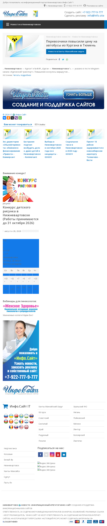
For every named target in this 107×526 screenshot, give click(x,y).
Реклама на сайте (94, 5)
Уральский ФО (80, 406)
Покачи (42, 440)
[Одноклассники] (8, 118)
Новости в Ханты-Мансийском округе (66, 51)
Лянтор (77, 429)
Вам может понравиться (18, 124)
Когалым (8, 454)
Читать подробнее (22, 75)
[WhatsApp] (20, 118)
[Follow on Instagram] (52, 454)
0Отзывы (40, 124)
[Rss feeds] (63, 454)
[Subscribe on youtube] (58, 454)
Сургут (7, 477)
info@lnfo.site (95, 15)
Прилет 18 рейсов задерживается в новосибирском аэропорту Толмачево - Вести (95, 150)
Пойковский (79, 418)
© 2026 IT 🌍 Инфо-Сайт (14, 114)
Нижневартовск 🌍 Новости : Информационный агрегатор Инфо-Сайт (37, 505)
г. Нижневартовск (54, 5)
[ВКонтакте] (4, 118)
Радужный (43, 435)
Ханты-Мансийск (12, 471)
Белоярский (79, 435)
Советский (44, 418)
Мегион (77, 423)
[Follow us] (46, 454)
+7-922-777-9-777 (74, 5)
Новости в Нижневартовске (25, 24)
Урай (41, 429)
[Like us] (40, 454)
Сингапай (43, 423)
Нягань (76, 412)
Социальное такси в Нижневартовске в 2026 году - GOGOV (74, 147)
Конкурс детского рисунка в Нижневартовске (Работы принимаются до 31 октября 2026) (20, 215)
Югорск (42, 412)
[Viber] (16, 118)
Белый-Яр (8, 459)
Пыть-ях (8, 482)
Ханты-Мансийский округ (51, 406)
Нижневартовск (11, 465)
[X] (12, 118)
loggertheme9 (10, 522)
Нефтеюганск (10, 448)
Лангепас (77, 440)
